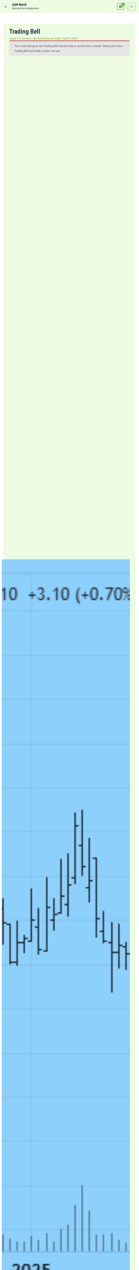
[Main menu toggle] (131, 6)
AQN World (19, 4)
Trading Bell (50, 46)
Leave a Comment (20, 38)
